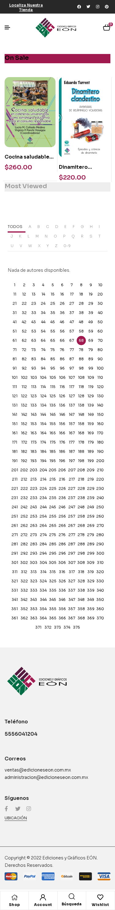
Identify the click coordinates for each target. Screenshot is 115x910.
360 (100, 608)
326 (62, 581)
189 (90, 451)
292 (24, 553)
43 (33, 322)
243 (33, 507)
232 (24, 497)
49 (90, 322)
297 (71, 553)
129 (90, 396)
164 (43, 433)
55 (52, 331)
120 (100, 386)
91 (15, 368)
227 (71, 488)
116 (62, 386)
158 (81, 423)
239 (90, 497)
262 (24, 525)
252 (24, 516)
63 (33, 340)
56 (62, 331)
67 (71, 340)
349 (90, 599)
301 (14, 562)
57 (71, 331)
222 (24, 488)
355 (52, 608)
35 (52, 312)
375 (76, 627)
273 (33, 534)
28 (81, 303)
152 (24, 423)
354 (43, 608)
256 (62, 516)
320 (100, 571)
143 (34, 414)
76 (62, 349)
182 (24, 451)
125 (52, 396)
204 (43, 470)
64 (43, 340)
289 (90, 544)
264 (43, 525)
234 (43, 497)
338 (81, 590)
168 (81, 433)
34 (43, 312)
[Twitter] (88, 6)
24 (43, 303)
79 (90, 349)
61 (15, 340)
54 (43, 331)
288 (81, 544)
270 (100, 525)
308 (81, 562)
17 (72, 294)
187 (72, 451)
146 (62, 414)
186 (62, 451)
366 (62, 618)
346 (62, 599)
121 (14, 396)
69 (90, 340)
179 (91, 442)
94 (43, 368)
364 (43, 618)
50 (100, 322)
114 (43, 386)
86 (62, 359)
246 (62, 507)
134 (43, 405)
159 (90, 423)
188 (81, 451)
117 (71, 386)
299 (90, 553)
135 (52, 405)
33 (33, 312)
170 (100, 433)
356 (62, 608)
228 (81, 488)
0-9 (67, 245)
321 (14, 581)
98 (81, 368)
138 (81, 405)
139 (90, 405)
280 (100, 534)
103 (33, 377)
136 (62, 405)
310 (100, 562)
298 (81, 553)
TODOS (15, 226)
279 (90, 534)
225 (52, 488)
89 (90, 359)
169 (90, 433)
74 (43, 349)
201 (14, 470)
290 (100, 544)
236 (62, 497)
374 (66, 627)
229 (90, 488)
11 (14, 294)
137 (72, 405)
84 (43, 359)
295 (52, 553)
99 (90, 368)
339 (90, 590)
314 (43, 571)
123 (33, 396)
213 (33, 479)
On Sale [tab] (17, 58)
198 (81, 460)
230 (100, 488)
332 (24, 590)
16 (62, 294)
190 (100, 451)
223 (33, 488)
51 (15, 331)
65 (52, 340)
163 (33, 433)
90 (100, 359)
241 (15, 507)
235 (52, 497)
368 (81, 618)
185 (52, 451)
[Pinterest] (106, 6)
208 (81, 470)
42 (24, 322)
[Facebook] (79, 6)
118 (81, 386)
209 (90, 470)
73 (33, 349)
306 (62, 562)
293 (33, 553)
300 (100, 553)
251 (14, 516)
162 (24, 433)
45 (52, 322)
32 (24, 312)
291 (14, 553)
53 (33, 331)
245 (52, 507)
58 (81, 331)
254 (43, 516)
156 (62, 423)
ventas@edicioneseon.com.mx (38, 770)
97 (71, 368)
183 (33, 451)
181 (14, 451)
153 (33, 423)
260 (100, 516)
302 (24, 562)
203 (33, 470)
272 (24, 534)
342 (24, 599)
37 (71, 312)
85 (52, 359)
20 (100, 294)
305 (52, 562)
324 (43, 581)
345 (52, 599)
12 (24, 294)
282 (24, 544)
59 (90, 331)
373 (57, 627)
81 (15, 359)
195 (52, 460)
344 (43, 599)
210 (100, 470)
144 (43, 414)
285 (52, 544)
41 (15, 322)
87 (71, 359)
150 (100, 414)
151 (14, 423)
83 (33, 359)
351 (14, 608)
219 (90, 479)
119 (91, 386)
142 (24, 414)
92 (24, 368)
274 (43, 534)
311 (14, 571)
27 (71, 303)
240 (100, 497)
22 (24, 303)
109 (90, 377)
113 (33, 386)
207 (71, 470)
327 (71, 581)
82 (24, 359)
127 (72, 396)
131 (14, 405)
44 (43, 322)
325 (52, 581)
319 (90, 571)
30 (100, 303)
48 (81, 322)
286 (62, 544)
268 (81, 525)
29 (90, 303)
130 (100, 396)
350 (100, 599)
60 (100, 331)
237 (71, 497)
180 (100, 442)
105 (52, 377)
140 (100, 405)
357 (71, 608)
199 (90, 460)
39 (90, 312)
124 (43, 396)
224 (43, 488)
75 (52, 349)
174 (43, 442)
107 (71, 377)
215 (52, 479)
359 (90, 608)
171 (14, 442)
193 (33, 460)
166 (62, 433)
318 (81, 571)
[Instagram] (97, 6)
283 (33, 544)
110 (100, 377)
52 (24, 331)
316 (62, 571)
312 (24, 571)
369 (90, 618)
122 (24, 396)
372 (48, 627)
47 (72, 322)
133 (33, 405)
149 (91, 414)
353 (33, 608)
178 (81, 442)
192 (24, 460)
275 (52, 534)
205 (52, 470)
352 (24, 608)
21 (15, 303)
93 (33, 368)
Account (43, 904)
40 (100, 312)
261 (14, 525)
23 (33, 303)
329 (90, 581)
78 (81, 349)
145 (53, 414)
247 (71, 507)
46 (62, 322)
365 (52, 618)
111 (14, 386)
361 (14, 618)
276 (62, 534)
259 (90, 516)
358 (81, 608)
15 (53, 294)
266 (62, 525)
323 (33, 581)
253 (33, 516)
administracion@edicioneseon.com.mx (46, 777)
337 (71, 590)
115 (53, 386)
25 (52, 303)
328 (81, 581)
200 (100, 460)
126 (62, 396)
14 (43, 294)
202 (24, 470)
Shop (14, 904)
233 (33, 497)
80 (100, 349)
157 (72, 423)
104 (43, 377)
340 (100, 590)
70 (100, 340)
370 (100, 618)
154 (43, 423)
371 (38, 627)
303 (33, 562)
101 (14, 377)
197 (72, 460)
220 (100, 479)
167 (72, 433)
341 (15, 599)
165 (52, 433)
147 (72, 414)
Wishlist (100, 904)
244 (43, 507)
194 (43, 460)
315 (52, 571)
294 (43, 553)
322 (24, 581)
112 (24, 386)
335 (52, 590)
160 (100, 423)
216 (62, 479)
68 (81, 340)
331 (14, 590)
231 (14, 497)
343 (33, 599)
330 (100, 581)
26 (62, 303)
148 (81, 414)
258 (81, 516)
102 (24, 377)
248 (81, 507)
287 (71, 544)
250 (100, 507)
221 (14, 488)
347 (71, 599)
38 (81, 312)
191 (14, 460)
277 (71, 534)
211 (14, 479)
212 (24, 479)
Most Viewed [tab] (26, 186)
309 (90, 562)
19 (91, 294)
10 (100, 285)
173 (34, 442)
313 (33, 571)
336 (62, 590)
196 (62, 460)
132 (24, 405)
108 (81, 377)
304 (43, 562)
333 (33, 590)
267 (71, 525)
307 (71, 562)
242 (24, 507)
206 (62, 470)
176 (62, 442)
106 (62, 377)
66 (62, 340)
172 (24, 442)
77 (72, 349)
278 (81, 534)
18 (81, 294)
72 (24, 349)
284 (43, 544)
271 (15, 534)
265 (52, 525)
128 (81, 396)
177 (72, 442)
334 (43, 590)
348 (81, 599)
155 (52, 423)
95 (52, 368)
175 (53, 442)
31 (15, 312)
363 (33, 618)
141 (14, 414)
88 (81, 359)
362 (24, 618)
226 (62, 488)
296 (62, 553)
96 (62, 368)
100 (100, 368)
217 (72, 479)
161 (14, 433)
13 (34, 294)
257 (71, 516)
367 (71, 618)
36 (62, 312)
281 (14, 544)
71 (15, 349)
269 (90, 525)
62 (24, 340)
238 (81, 497)
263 (33, 525)
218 (81, 479)
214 (43, 479)
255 (52, 516)
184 (43, 451)
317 (72, 571)
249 (90, 507)
